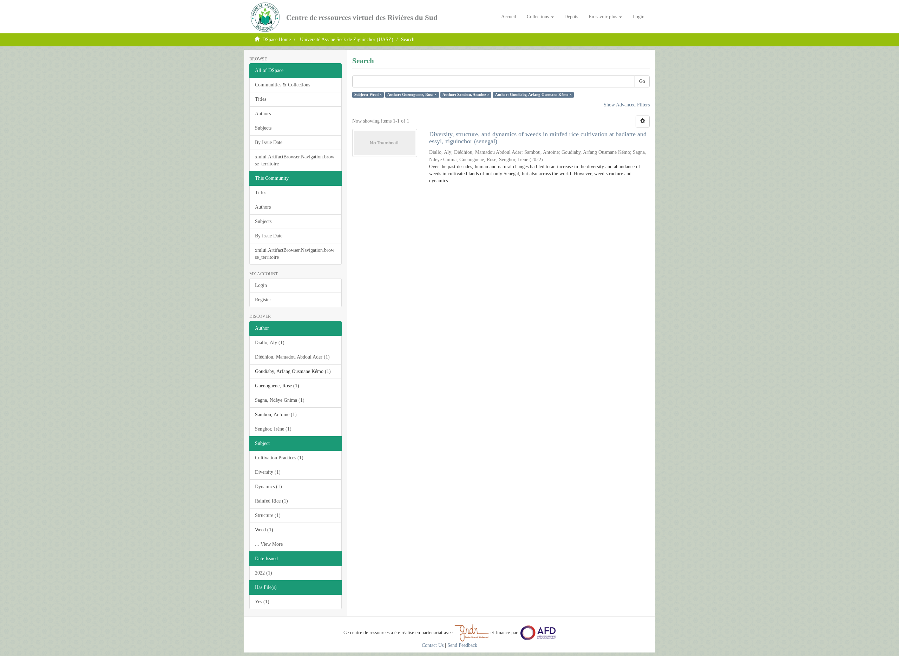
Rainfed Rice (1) (271, 501)
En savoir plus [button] (603, 16)
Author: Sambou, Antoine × (465, 95)
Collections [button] (538, 16)
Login (261, 285)
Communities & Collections (282, 84)
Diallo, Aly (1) (269, 342)
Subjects (263, 128)
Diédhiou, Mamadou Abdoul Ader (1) (292, 357)
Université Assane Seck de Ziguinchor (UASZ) (346, 39)
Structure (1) (268, 515)
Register (263, 299)
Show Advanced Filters (627, 104)
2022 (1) (263, 573)
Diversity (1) (268, 472)
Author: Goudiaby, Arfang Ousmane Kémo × (533, 95)
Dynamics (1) (268, 486)
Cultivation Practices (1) (279, 457)
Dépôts (571, 16)
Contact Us (433, 645)
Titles (260, 99)
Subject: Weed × (368, 95)
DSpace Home (276, 39)
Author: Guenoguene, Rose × (412, 95)
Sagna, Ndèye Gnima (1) (279, 400)
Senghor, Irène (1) (273, 429)
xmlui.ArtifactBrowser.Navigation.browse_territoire (294, 160)
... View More (269, 544)
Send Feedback (462, 645)
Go (642, 81)
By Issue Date (268, 142)
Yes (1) (262, 601)
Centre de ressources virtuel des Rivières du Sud (362, 17)
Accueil (508, 16)
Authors (263, 113)
